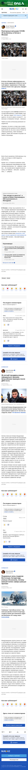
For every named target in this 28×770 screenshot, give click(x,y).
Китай (8, 278)
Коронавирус (10, 22)
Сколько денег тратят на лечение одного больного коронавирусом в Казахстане (14, 256)
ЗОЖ (23, 12)
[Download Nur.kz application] (14, 3)
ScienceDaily (5, 617)
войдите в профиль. (9, 311)
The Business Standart (18, 412)
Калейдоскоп (4, 366)
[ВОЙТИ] (25, 9)
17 (3, 495)
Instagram (15, 359)
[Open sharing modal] (18, 732)
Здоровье (4, 12)
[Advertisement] (14, 70)
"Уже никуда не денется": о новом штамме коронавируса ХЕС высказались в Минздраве (14, 198)
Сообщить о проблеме (14, 755)
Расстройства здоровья (15, 12)
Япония (4, 278)
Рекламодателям (14, 759)
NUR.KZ (3, 88)
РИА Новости (17, 115)
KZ (23, 9)
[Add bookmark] (25, 732)
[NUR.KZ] (14, 9)
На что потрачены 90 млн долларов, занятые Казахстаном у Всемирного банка (14, 248)
